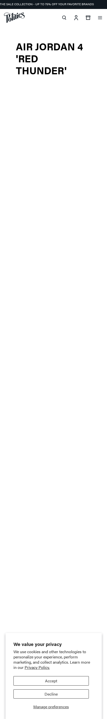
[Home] (14, 17)
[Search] (64, 18)
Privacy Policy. (37, 667)
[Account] (76, 18)
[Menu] (100, 18)
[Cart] (88, 18)
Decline (51, 694)
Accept (51, 681)
